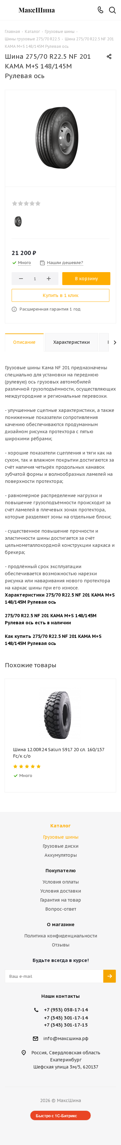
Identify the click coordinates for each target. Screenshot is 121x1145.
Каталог (60, 826)
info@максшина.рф (65, 1038)
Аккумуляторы (61, 855)
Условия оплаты (61, 882)
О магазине (61, 924)
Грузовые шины (60, 837)
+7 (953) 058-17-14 (66, 1010)
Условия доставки (60, 891)
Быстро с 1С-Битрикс (56, 1116)
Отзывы (60, 945)
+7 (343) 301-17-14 (66, 1018)
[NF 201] (60, 137)
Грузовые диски (60, 846)
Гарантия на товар (60, 900)
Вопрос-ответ (60, 909)
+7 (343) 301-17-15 (66, 1025)
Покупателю (60, 870)
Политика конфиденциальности (60, 936)
